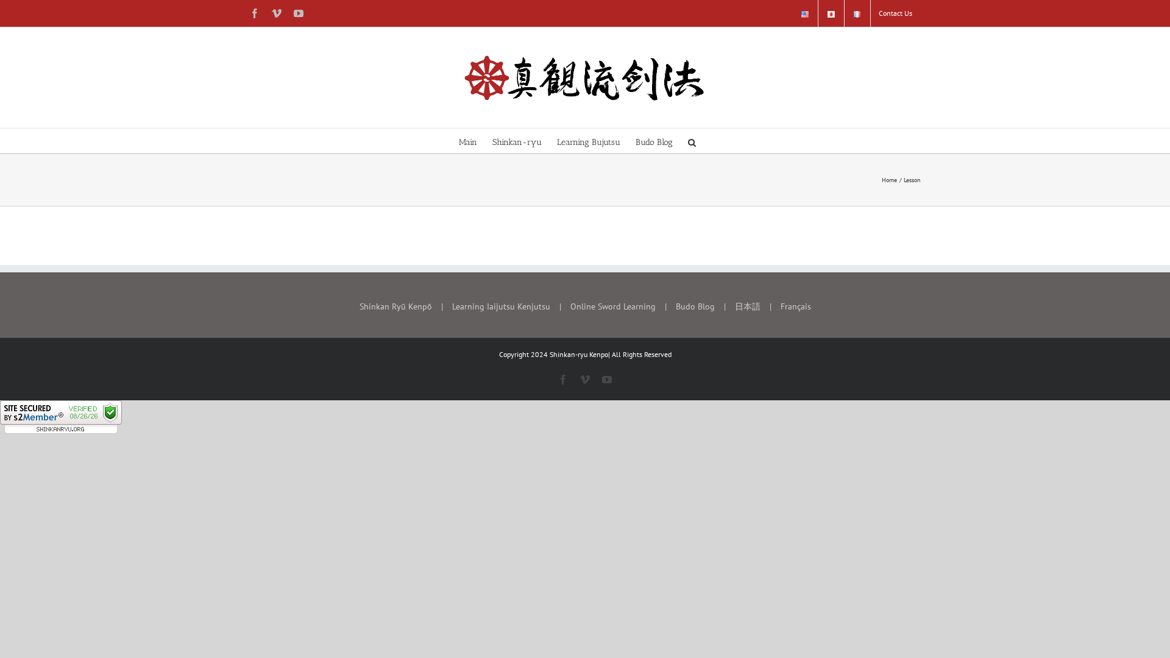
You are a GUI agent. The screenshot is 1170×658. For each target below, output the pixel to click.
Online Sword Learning (613, 306)
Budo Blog (695, 306)
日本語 (747, 306)
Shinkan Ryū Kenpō (396, 306)
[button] (692, 141)
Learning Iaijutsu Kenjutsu (501, 306)
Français (796, 306)
